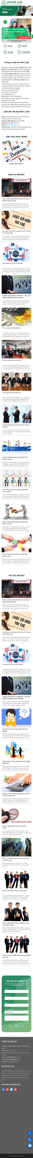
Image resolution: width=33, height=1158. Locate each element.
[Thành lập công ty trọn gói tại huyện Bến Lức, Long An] (16, 478)
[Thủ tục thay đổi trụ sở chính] (16, 349)
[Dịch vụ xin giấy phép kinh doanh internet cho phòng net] (16, 847)
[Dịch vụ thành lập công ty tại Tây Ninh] (16, 879)
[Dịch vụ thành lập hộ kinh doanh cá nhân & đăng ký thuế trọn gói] (16, 187)
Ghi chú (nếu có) (8, 1014)
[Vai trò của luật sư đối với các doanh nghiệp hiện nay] (16, 944)
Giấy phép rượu (16, 164)
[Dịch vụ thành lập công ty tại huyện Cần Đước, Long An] (16, 511)
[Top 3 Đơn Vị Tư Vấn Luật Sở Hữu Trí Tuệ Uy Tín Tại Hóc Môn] (16, 220)
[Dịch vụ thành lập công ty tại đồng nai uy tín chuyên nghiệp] (16, 912)
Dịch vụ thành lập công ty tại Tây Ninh (15, 890)
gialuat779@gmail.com (12, 125)
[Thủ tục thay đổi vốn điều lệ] (16, 317)
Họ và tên (6, 988)
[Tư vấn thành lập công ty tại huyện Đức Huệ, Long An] (16, 543)
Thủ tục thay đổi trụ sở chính (12, 360)
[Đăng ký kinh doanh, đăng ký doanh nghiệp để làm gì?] (16, 750)
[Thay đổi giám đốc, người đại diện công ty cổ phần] (16, 414)
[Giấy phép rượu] (16, 151)
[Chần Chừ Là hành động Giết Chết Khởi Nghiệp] (16, 718)
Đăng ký (16, 1025)
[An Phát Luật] (12, 3)
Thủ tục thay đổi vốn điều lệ (11, 328)
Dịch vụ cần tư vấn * (9, 1009)
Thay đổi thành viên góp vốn (12, 392)
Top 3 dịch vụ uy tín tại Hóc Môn (13, 263)
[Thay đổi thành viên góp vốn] (16, 381)
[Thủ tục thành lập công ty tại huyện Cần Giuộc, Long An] (16, 446)
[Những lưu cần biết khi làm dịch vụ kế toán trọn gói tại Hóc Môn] (16, 782)
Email (5, 1002)
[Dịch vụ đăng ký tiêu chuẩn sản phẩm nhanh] (16, 815)
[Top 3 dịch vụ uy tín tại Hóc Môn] (16, 252)
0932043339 (10, 1057)
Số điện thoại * (7, 995)
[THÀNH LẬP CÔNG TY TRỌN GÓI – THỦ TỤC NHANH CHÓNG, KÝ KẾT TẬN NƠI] (16, 284)
